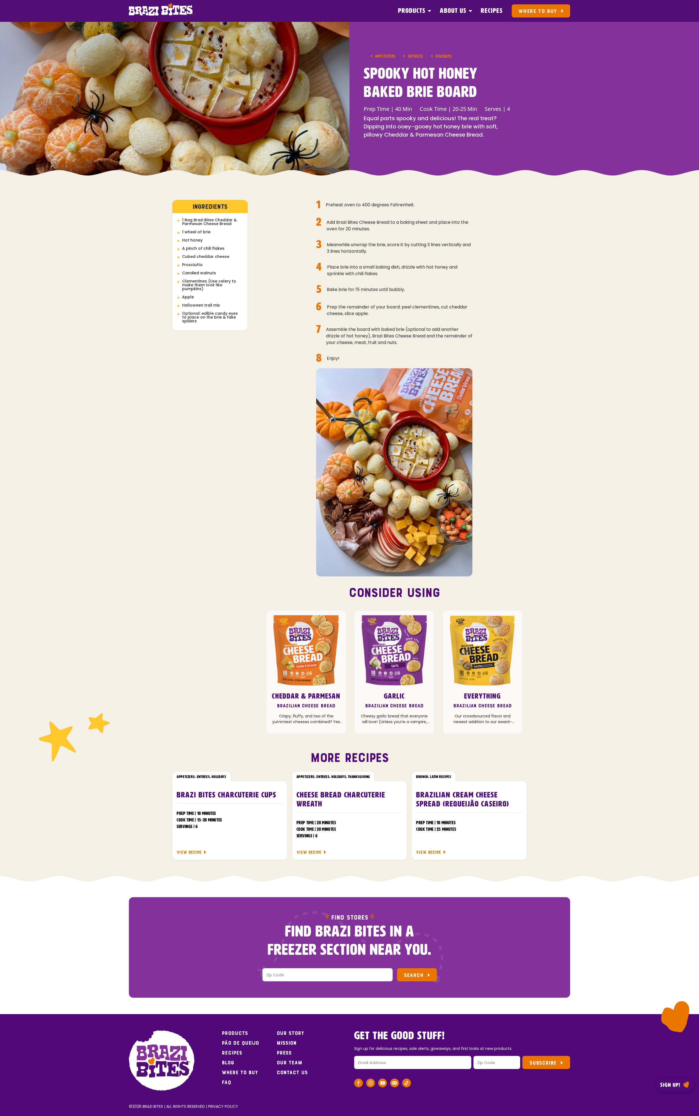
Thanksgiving (359, 777)
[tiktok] (406, 1084)
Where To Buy (537, 11)
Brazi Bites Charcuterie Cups (226, 795)
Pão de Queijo (240, 1043)
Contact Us (292, 1072)
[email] (394, 1084)
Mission (287, 1043)
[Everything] (482, 650)
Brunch (422, 777)
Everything (482, 696)
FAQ (226, 1082)
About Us (453, 11)
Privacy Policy (223, 1106)
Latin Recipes (440, 777)
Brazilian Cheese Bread (306, 706)
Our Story (290, 1033)
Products (412, 11)
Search (413, 975)
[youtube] (382, 1084)
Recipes (492, 11)
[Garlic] (394, 650)
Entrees (415, 56)
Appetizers (385, 56)
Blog (228, 1062)
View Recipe (189, 852)
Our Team (289, 1062)
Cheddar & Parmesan (306, 696)
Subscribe (542, 1063)
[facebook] (358, 1084)
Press (284, 1053)
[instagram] (370, 1084)
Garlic (394, 696)
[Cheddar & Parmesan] (306, 650)
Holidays (443, 56)
